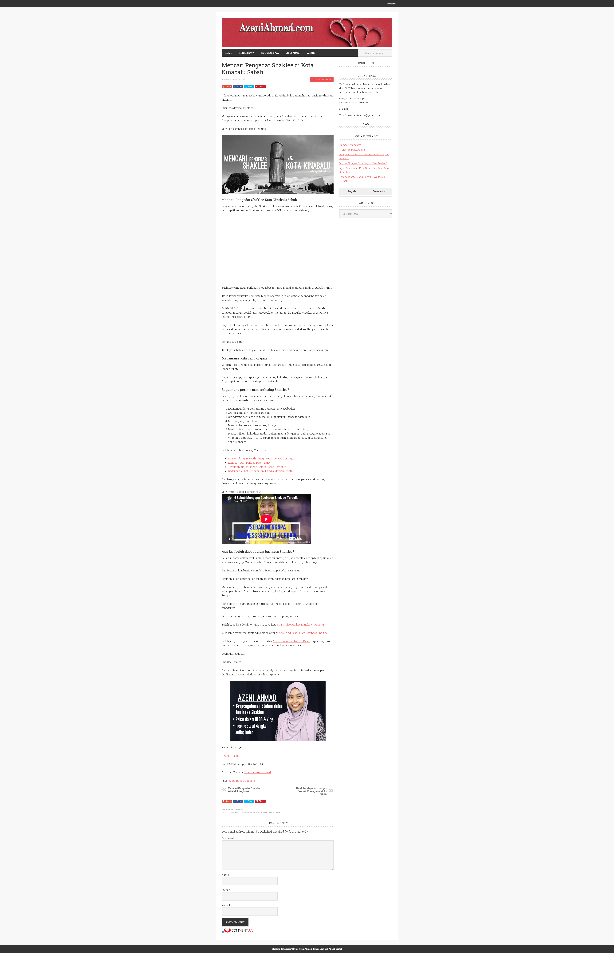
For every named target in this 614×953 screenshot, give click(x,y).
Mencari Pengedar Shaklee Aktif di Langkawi (244, 790)
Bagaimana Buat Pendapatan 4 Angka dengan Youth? (261, 471)
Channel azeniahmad (257, 772)
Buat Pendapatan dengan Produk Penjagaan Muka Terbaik (311, 791)
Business (238, 809)
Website (227, 905)
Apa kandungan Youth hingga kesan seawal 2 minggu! (261, 458)
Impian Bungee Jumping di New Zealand (363, 163)
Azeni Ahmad (230, 755)
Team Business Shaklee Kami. (291, 641)
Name (226, 874)
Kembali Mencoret (350, 144)
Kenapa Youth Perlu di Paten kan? (249, 462)
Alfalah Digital (335, 949)
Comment (229, 838)
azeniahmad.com (307, 32)
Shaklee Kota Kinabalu (272, 812)
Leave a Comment (322, 79)
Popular (353, 191)
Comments (379, 191)
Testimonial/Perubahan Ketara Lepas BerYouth (257, 466)
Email (226, 890)
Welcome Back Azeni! (352, 149)
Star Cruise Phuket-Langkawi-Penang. (300, 624)
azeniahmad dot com (242, 780)
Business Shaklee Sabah (247, 812)
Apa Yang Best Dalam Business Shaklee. (303, 632)
